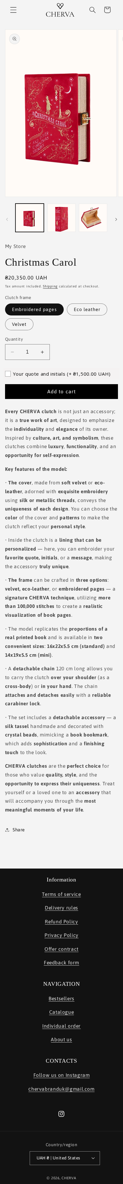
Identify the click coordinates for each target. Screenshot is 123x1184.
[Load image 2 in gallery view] (61, 218)
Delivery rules (61, 907)
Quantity (14, 339)
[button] (13, 10)
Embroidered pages (34, 309)
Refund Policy (61, 921)
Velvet (19, 324)
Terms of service (61, 894)
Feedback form (61, 962)
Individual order (61, 1026)
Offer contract (61, 949)
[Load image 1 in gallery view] (29, 218)
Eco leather (87, 309)
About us (61, 1039)
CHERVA (69, 1178)
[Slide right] (116, 219)
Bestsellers (61, 998)
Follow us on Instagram (61, 1075)
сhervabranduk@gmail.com (61, 1089)
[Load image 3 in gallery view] (93, 218)
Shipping (50, 286)
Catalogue (61, 1012)
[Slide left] (7, 219)
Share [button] (19, 829)
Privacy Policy (61, 935)
